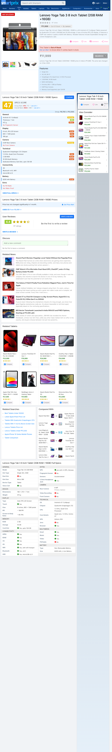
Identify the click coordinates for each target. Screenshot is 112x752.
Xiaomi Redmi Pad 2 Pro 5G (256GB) (9, 355)
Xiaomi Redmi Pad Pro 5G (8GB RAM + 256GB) (47, 355)
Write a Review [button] (67, 216)
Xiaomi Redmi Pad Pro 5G (47, 393)
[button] (38, 193)
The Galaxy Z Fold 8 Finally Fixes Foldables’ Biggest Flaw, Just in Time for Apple (45, 284)
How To (19, 8)
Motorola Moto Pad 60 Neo (65, 393)
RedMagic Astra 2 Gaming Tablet (28, 393)
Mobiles (26, 8)
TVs (48, 8)
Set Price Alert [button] (69, 205)
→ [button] (12, 210)
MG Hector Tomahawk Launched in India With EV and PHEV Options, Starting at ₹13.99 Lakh (43, 311)
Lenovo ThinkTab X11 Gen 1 (29, 355)
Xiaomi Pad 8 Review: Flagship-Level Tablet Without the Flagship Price (44, 258)
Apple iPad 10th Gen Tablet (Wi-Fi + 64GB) (10, 393)
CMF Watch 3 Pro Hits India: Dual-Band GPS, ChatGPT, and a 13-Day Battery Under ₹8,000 (43, 270)
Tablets (33, 8)
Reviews (12, 8)
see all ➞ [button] (34, 106)
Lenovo (67, 26)
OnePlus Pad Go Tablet (91, 169)
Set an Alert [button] (44, 50)
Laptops (41, 8)
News (5, 8)
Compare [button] (69, 97)
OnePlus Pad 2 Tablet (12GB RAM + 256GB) (66, 355)
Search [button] (99, 56)
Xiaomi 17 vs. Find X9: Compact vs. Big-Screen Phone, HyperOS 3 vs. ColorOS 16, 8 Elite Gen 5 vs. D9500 (43, 298)
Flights (105, 8)
